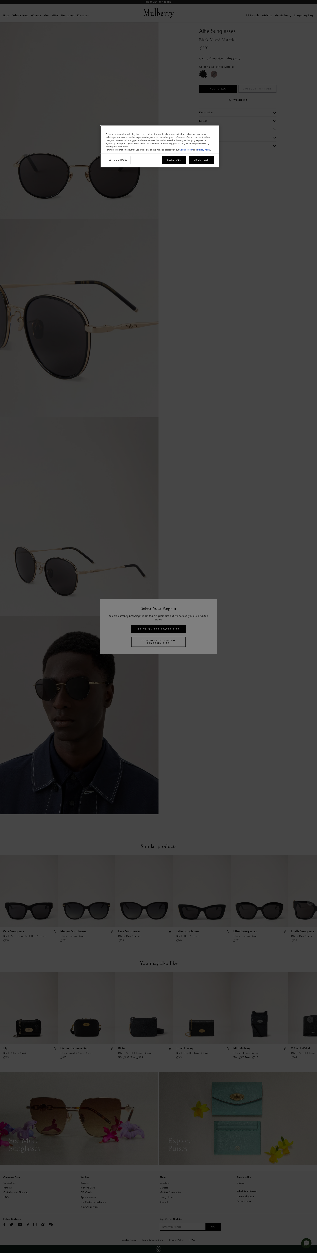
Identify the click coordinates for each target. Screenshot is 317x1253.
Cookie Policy (186, 149)
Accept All (201, 160)
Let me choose (118, 160)
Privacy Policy (203, 149)
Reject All (174, 160)
